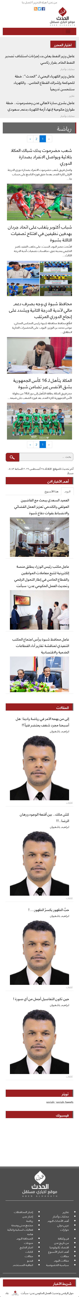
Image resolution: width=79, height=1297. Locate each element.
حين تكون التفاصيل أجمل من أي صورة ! (41, 998)
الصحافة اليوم (24, 1238)
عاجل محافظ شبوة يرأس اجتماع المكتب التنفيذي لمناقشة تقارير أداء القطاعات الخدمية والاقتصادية (40, 645)
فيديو (30, 1260)
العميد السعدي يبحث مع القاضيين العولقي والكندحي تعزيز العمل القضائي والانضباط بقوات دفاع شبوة (41, 506)
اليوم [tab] (67, 491)
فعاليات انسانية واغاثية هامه (20, 1232)
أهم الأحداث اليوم (58, 1220)
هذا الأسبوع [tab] (51, 491)
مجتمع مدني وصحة (22, 1225)
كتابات (29, 1251)
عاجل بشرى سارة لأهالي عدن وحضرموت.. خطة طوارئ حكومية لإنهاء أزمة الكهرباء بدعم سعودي (40, 105)
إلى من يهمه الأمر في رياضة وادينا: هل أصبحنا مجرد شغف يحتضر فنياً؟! (42, 721)
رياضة (29, 1220)
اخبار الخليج (26, 1247)
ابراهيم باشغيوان (59, 731)
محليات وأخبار (61, 1216)
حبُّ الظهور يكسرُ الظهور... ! (48, 909)
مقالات (65, 1256)
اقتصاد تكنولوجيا (59, 1247)
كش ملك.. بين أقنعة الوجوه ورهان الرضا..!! (44, 817)
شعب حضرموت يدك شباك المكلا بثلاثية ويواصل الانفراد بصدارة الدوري (41, 156)
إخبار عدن (28, 1216)
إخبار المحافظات (23, 1212)
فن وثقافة (63, 1238)
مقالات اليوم (61, 1260)
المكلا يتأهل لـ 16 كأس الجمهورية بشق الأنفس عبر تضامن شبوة (42, 383)
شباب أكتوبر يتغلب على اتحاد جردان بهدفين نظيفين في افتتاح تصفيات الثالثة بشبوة (40, 233)
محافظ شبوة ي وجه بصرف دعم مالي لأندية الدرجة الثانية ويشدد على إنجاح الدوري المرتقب (40, 309)
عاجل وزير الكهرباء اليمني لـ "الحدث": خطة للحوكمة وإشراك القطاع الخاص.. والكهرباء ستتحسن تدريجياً (44, 82)
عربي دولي (63, 1225)
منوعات (28, 1243)
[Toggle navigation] (68, 31)
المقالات (62, 707)
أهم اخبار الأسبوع (58, 1251)
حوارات (64, 1229)
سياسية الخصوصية (57, 1265)
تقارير (66, 1212)
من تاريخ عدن (61, 1243)
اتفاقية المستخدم (23, 1265)
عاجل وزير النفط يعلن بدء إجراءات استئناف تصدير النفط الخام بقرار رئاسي (40, 58)
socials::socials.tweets (59, 1102)
